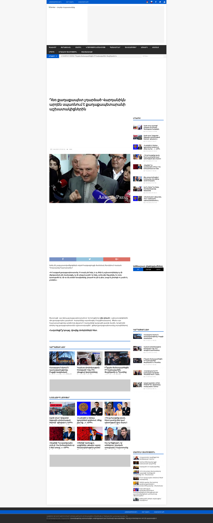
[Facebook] (156, 2)
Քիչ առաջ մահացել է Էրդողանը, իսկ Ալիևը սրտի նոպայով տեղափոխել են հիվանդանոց (151, 180)
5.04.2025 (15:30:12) (59, 149)
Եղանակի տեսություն (68, 52)
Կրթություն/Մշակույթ (95, 47)
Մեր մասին (70, 2)
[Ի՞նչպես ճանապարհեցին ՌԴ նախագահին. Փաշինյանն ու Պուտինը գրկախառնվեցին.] (117, 358)
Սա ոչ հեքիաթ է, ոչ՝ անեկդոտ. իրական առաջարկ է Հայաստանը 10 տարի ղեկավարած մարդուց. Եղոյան (116, 447)
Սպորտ (51, 52)
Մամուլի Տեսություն (144, 452)
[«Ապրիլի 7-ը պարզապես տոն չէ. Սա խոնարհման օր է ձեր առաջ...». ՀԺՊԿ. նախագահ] (62, 434)
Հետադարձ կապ (83, 2)
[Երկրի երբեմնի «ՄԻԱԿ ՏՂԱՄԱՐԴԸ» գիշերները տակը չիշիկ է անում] (137, 384)
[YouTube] (164, 2)
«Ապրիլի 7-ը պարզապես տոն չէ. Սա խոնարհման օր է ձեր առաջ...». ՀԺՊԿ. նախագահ (61, 446)
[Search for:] (152, 56)
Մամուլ (78, 47)
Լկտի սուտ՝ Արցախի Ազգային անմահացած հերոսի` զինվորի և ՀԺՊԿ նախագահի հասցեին (61, 421)
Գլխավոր (52, 47)
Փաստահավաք (86, 52)
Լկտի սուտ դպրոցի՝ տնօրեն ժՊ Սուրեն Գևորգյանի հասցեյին (151, 127)
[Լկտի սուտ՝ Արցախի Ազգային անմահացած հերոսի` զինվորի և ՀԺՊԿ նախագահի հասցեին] (62, 409)
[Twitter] (160, 2)
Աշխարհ (144, 47)
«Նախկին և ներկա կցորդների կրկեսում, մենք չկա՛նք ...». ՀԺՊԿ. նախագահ (89, 421)
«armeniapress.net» (55, 2)
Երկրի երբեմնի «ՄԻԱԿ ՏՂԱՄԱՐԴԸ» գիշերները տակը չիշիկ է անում (152, 384)
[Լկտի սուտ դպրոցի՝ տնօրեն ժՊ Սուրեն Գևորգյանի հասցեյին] (137, 127)
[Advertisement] (126, 24)
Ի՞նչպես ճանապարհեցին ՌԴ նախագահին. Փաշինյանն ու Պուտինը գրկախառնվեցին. (117, 371)
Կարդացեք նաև (141, 329)
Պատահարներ (115, 47)
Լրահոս (137, 118)
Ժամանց (155, 47)
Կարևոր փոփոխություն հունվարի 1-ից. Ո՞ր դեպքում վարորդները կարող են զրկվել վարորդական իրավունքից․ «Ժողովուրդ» (89, 373)
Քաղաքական (66, 47)
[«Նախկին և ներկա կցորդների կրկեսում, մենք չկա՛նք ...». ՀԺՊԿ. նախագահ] (90, 409)
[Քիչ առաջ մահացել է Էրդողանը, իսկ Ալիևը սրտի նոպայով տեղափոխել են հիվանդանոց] (137, 178)
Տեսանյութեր (130, 47)
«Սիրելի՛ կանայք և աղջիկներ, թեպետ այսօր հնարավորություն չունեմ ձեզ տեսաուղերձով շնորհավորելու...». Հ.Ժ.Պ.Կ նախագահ (89, 449)
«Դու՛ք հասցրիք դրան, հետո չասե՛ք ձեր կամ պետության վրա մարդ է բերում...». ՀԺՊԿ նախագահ (116, 422)
